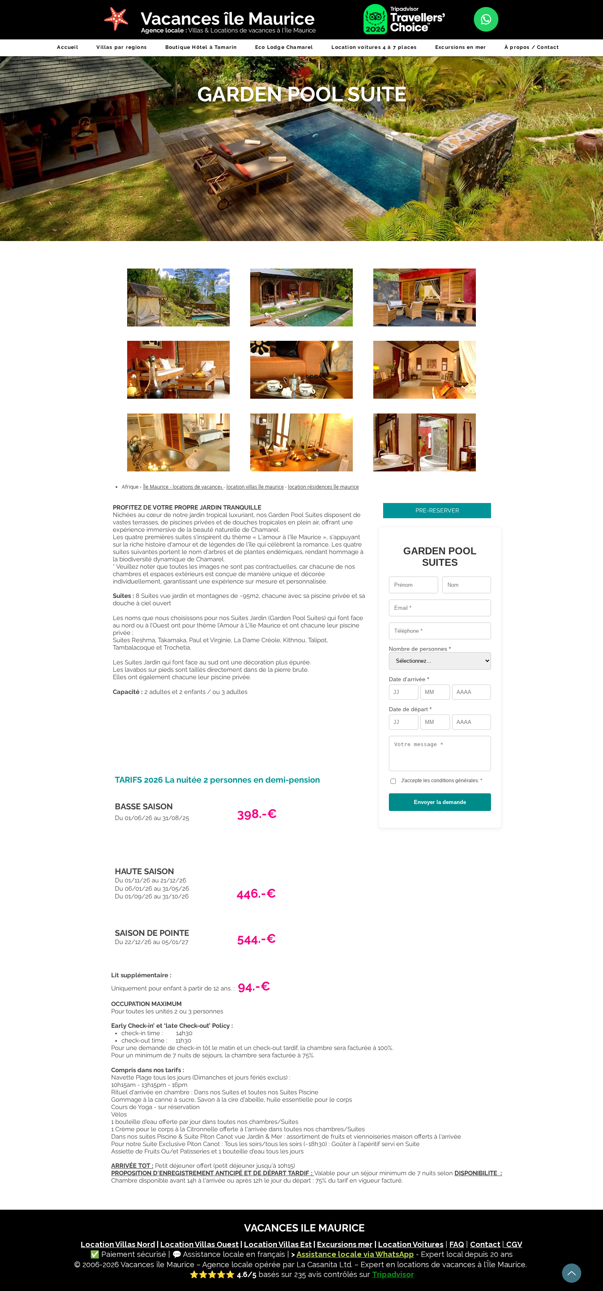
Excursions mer (344, 1244)
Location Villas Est (278, 1244)
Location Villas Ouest (199, 1244)
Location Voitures (410, 1244)
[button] (121, 47)
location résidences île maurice (323, 486)
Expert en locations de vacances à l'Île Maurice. (444, 1264)
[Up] (571, 1273)
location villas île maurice (255, 486)
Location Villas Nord (118, 1244)
